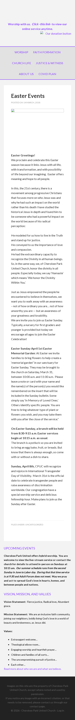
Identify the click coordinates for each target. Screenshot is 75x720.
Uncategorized (34, 524)
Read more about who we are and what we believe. (32, 668)
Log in (60, 710)
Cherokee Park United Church (37, 13)
